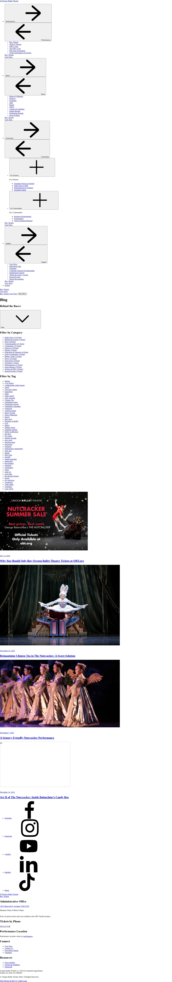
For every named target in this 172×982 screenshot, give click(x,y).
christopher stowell (12, 404)
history (7, 425)
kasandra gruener (11, 430)
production (9, 461)
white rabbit (9, 485)
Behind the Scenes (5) (15, 340)
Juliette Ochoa (10, 428)
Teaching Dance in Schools (24, 184)
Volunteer (12, 269)
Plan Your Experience (17, 51)
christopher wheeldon (13, 406)
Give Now (9, 57)
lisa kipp (8, 434)
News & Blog (14, 115)
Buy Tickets (13, 42)
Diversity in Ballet (11, 421)
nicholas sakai (10, 442)
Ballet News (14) (13, 338)
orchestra (8, 447)
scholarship (9, 468)
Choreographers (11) (14, 344)
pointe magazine (11, 459)
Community (10, 138)
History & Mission (16, 96)
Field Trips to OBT (21, 186)
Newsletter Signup (11, 951)
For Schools (14, 175)
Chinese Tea (9, 400)
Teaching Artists (20, 190)
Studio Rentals (14, 111)
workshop (8, 487)
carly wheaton (10, 398)
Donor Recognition (16, 279)
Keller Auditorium (11, 432)
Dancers (12, 99)
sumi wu (8, 472)
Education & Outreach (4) (16, 352)
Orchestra (12, 101)
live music (8, 436)
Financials (8, 967)
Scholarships (18, 219)
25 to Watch (9, 383)
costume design (10, 411)
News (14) (11, 359)
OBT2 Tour (13, 46)
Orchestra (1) (12, 363)
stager (7, 470)
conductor (8, 409)
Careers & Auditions (16, 109)
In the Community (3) (15, 354)
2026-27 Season (15, 44)
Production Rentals (16, 113)
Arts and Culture (11, 390)
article (7, 387)
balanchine (9, 392)
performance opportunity (14, 449)
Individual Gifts (15, 266)
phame (7, 453)
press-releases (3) (13, 367)
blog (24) (10, 342)
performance (28, 936)
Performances (11, 21)
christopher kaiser (11, 402)
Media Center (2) (13, 357)
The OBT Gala (15, 49)
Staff (11, 103)
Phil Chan (8, 455)
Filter (3, 327)
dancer (7, 417)
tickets (7, 478)
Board (11, 105)
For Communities (16, 208)
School (7, 285)
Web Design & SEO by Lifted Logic (13, 981)
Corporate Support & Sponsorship (22, 271)
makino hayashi (10, 438)
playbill (7, 457)
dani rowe (8, 419)
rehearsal (8, 466)
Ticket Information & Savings (20, 53)
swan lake (8, 474)
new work (8, 440)
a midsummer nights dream (15, 385)
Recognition (9, 463)
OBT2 (11, 107)
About (8, 75)
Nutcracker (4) (12, 361)
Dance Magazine (11, 415)
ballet (7, 394)
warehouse (9, 482)
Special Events (14, 277)
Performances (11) (13, 365)
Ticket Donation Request (23, 221)
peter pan (8, 451)
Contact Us (9, 948)
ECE (6, 423)
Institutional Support (16, 273)
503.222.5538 (5, 926)
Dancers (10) (12, 348)
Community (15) (13, 346)
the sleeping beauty (12, 476)
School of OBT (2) (14, 369)
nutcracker (8, 444)
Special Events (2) (13, 371)
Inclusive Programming (22, 217)
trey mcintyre (9, 480)
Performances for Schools (23, 188)
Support (8, 243)
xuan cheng (9, 489)
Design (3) (11, 350)
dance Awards (10, 413)
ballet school (9, 396)
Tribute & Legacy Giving (18, 275)
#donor (7, 381)
